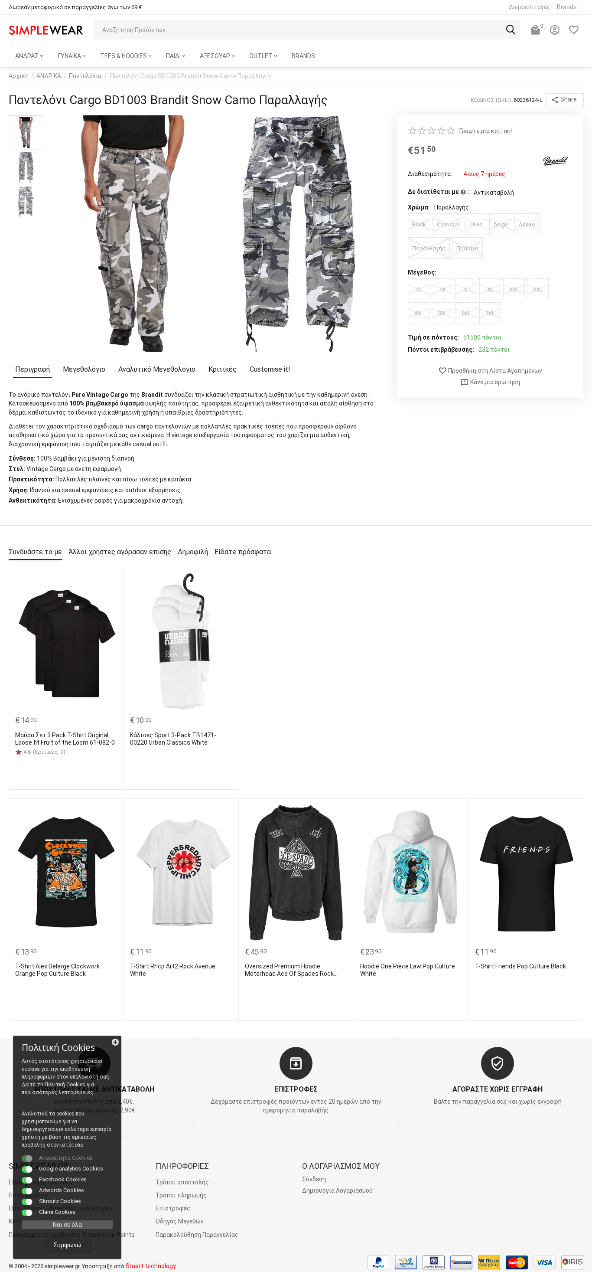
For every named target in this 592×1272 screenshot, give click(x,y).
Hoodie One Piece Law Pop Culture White (407, 970)
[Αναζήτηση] (510, 29)
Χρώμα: (419, 207)
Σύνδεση (314, 1179)
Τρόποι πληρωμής (181, 1195)
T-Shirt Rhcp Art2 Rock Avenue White (172, 970)
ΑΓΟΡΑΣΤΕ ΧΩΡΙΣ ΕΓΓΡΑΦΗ (497, 1089)
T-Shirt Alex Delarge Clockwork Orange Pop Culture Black (57, 970)
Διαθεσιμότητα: (430, 173)
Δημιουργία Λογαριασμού (337, 1190)
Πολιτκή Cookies (65, 1085)
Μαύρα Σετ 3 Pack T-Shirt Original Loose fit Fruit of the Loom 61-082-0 (65, 739)
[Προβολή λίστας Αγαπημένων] (573, 29)
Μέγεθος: (422, 272)
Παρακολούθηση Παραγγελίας (197, 1234)
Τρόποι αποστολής (182, 1182)
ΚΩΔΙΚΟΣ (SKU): (491, 100)
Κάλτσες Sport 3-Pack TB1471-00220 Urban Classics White (173, 739)
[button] (565, 100)
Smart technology (151, 1265)
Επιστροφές (173, 1208)
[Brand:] (555, 160)
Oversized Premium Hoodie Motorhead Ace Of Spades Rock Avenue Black (289, 970)
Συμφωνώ (67, 1245)
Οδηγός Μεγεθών (180, 1221)
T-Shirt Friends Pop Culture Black (520, 966)
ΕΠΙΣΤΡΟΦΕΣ (296, 1089)
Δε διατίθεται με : (438, 191)
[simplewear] (46, 29)
